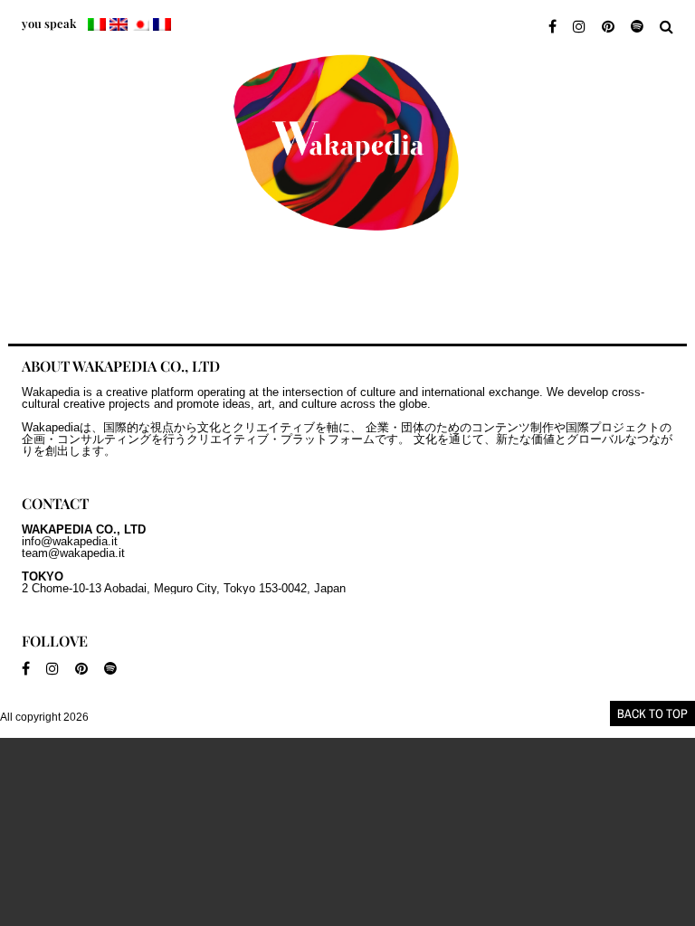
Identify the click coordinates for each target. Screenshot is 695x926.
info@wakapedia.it (70, 541)
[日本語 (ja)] (140, 24)
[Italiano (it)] (97, 24)
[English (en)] (118, 24)
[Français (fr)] (162, 24)
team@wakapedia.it (73, 553)
